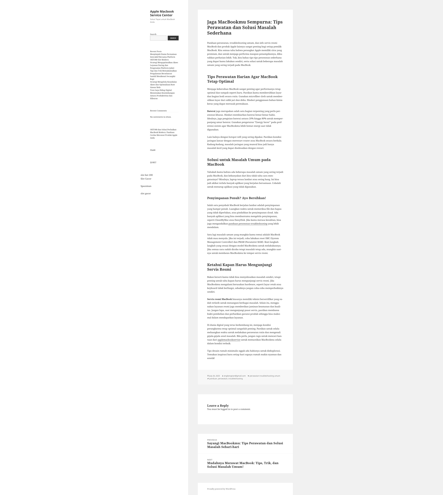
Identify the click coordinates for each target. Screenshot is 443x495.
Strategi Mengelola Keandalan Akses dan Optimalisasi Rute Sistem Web (163, 85)
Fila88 (152, 150)
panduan (213, 378)
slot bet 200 (147, 174)
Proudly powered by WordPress (221, 489)
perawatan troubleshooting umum (265, 376)
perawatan (222, 378)
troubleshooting (235, 378)
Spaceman (146, 186)
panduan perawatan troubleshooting (248, 223)
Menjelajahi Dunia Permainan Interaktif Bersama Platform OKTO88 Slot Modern (163, 57)
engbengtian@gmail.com (235, 376)
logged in (225, 409)
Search (153, 34)
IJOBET (153, 162)
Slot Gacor (146, 178)
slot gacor (146, 193)
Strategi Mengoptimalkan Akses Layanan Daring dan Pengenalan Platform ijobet (164, 65)
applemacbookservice (229, 339)
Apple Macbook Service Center (162, 13)
